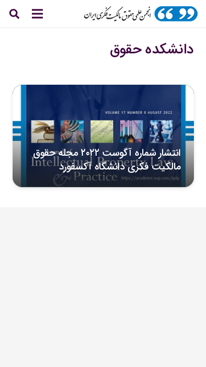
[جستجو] (14, 14)
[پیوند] (140, 14)
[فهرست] (37, 14)
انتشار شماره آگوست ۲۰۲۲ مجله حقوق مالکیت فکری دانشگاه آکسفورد (107, 159)
